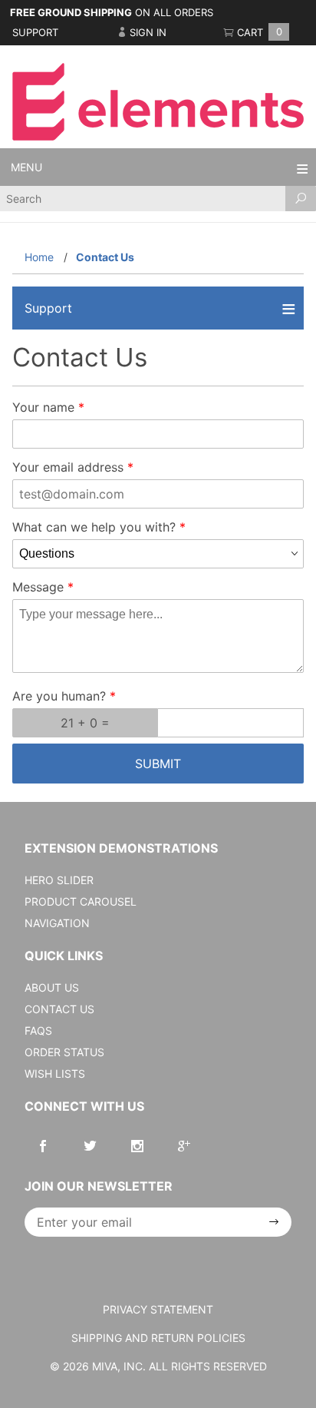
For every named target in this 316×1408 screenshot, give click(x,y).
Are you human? (59, 696)
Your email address (67, 467)
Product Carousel (81, 901)
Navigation (57, 922)
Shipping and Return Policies (158, 1337)
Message (38, 587)
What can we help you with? (94, 527)
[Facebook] (43, 1146)
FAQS (38, 1030)
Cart (258, 32)
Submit (158, 763)
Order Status (64, 1051)
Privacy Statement (158, 1309)
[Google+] (184, 1146)
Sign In (146, 32)
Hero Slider (59, 879)
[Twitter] (90, 1146)
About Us (52, 987)
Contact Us (59, 1008)
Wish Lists (55, 1073)
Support (35, 32)
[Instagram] (137, 1146)
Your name (43, 407)
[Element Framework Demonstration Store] (158, 100)
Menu (26, 167)
